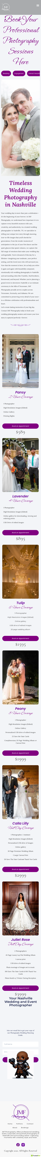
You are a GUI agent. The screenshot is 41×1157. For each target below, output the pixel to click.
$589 (20, 432)
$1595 (20, 644)
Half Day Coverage (20, 827)
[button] (38, 5)
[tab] (6, 73)
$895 (20, 538)
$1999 (20, 759)
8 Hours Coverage (20, 713)
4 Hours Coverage (20, 500)
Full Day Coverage (20, 944)
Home (10, 1124)
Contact (30, 1124)
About (15, 1127)
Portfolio (19, 1124)
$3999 (20, 994)
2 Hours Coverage (20, 396)
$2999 (20, 875)
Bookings (25, 1127)
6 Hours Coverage (20, 607)
